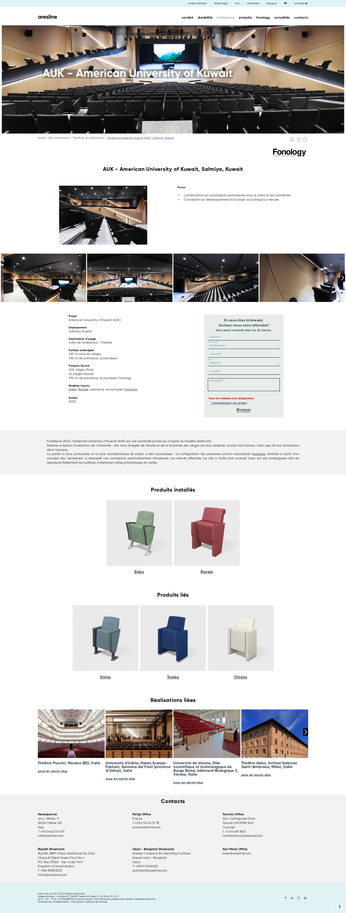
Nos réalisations (59, 138)
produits (245, 17)
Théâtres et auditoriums (88, 138)
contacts (301, 17)
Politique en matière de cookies (89, 902)
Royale (83, 389)
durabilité (205, 17)
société (187, 17)
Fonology (131, 389)
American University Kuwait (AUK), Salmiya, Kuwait (141, 138)
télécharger (221, 3)
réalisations (226, 17)
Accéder (299, 3)
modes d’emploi (197, 3)
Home (42, 138)
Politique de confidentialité (53, 902)
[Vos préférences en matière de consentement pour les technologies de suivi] (339, 906)
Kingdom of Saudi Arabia (56, 866)
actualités (282, 17)
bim (237, 3)
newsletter (253, 3)
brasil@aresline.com (237, 853)
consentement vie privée (229, 403)
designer (272, 3)
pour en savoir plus (120, 779)
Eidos (73, 389)
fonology (263, 17)
